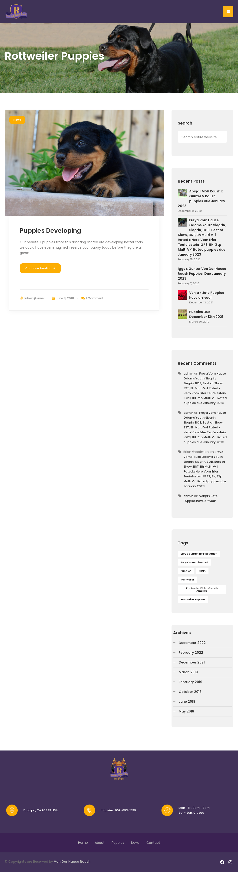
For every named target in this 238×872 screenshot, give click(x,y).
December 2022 (192, 642)
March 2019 (188, 672)
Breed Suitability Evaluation (199, 554)
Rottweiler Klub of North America (202, 589)
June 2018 (187, 701)
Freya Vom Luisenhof (194, 562)
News (17, 120)
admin (188, 373)
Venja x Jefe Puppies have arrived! (206, 295)
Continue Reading (38, 268)
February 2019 (190, 682)
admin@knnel (34, 298)
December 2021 (192, 662)
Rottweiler (187, 579)
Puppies (186, 571)
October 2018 (190, 691)
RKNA (202, 571)
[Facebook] (222, 862)
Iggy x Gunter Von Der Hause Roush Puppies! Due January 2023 (202, 273)
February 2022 (191, 652)
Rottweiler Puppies (193, 599)
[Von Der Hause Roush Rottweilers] (17, 11)
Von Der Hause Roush (72, 861)
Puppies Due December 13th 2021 (206, 314)
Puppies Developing (50, 230)
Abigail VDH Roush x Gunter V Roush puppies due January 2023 (201, 198)
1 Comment (94, 298)
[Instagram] (230, 862)
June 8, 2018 (65, 298)
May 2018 (186, 711)
